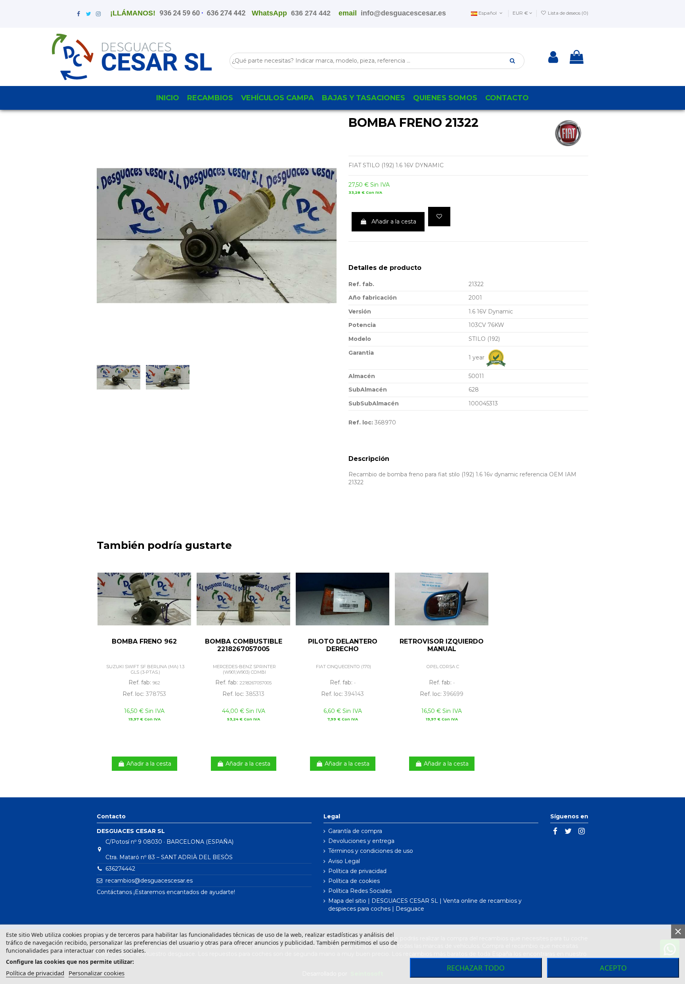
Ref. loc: (360, 422)
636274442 (120, 868)
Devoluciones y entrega (361, 841)
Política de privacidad (357, 871)
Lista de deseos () (567, 13)
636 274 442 (226, 13)
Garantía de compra (355, 831)
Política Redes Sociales (360, 890)
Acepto (613, 968)
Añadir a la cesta (393, 221)
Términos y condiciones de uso (370, 850)
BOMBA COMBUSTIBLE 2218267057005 (243, 645)
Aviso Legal (344, 861)
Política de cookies (354, 881)
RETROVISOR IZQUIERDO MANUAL (442, 645)
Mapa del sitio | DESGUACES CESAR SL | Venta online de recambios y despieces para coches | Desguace (425, 904)
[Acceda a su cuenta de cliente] (553, 57)
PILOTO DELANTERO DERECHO (342, 645)
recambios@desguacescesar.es (149, 880)
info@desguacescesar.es (403, 13)
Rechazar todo (476, 968)
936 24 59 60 (179, 13)
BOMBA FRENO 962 (144, 641)
